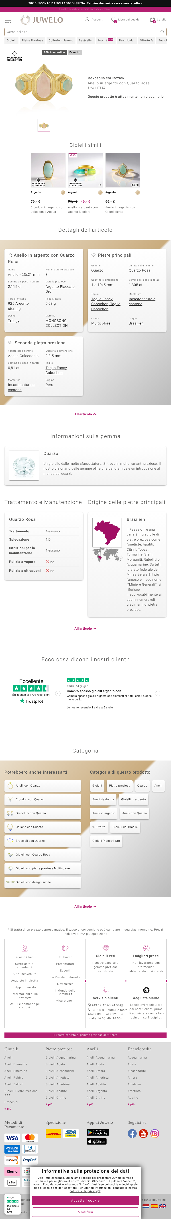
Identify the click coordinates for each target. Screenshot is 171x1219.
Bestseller (86, 41)
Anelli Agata (95, 1064)
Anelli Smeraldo (15, 1071)
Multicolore (100, 323)
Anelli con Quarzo (134, 813)
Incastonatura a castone (142, 301)
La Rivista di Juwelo (65, 977)
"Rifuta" (84, 1185)
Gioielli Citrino (56, 1098)
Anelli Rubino (14, 1078)
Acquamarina (137, 1058)
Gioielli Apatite (56, 1091)
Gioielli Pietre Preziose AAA (21, 1093)
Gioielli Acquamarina (61, 1058)
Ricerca (162, 32)
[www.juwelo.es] (154, 1206)
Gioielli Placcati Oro (106, 841)
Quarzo (97, 270)
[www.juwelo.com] (162, 1206)
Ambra (132, 1078)
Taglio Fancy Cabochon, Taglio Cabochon (105, 304)
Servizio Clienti (25, 957)
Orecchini (11, 1102)
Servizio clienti (105, 998)
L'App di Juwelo (25, 987)
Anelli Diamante (15, 1064)
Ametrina (134, 1084)
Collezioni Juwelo (61, 41)
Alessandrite (137, 1071)
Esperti (65, 971)
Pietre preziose (119, 786)
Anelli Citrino (96, 1098)
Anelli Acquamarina (101, 1058)
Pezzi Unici (126, 41)
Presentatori (65, 964)
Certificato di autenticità (24, 966)
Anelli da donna (103, 799)
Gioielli (11, 41)
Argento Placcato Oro (60, 289)
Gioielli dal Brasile (125, 827)
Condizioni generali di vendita (25, 1200)
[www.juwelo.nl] (145, 1206)
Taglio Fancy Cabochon (56, 370)
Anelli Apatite (96, 1084)
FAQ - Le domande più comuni (25, 1006)
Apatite (133, 1098)
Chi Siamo (65, 957)
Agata (132, 1064)
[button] (7, 20)
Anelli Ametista (98, 1078)
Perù (49, 384)
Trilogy (14, 320)
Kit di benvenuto (25, 974)
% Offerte (99, 827)
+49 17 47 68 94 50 (106, 1005)
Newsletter (65, 984)
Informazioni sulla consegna (25, 996)
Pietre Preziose (32, 41)
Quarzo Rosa (140, 270)
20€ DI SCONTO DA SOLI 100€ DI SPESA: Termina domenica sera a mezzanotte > (85, 3)
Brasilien (136, 323)
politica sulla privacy (83, 1191)
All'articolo (83, 414)
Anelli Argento (97, 1091)
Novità (105, 40)
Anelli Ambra (96, 1071)
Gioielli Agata (55, 1064)
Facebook (132, 1133)
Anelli (158, 786)
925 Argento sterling (18, 306)
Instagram (154, 1133)
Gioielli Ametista (58, 1078)
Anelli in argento (103, 813)
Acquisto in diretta (24, 981)
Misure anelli (65, 1001)
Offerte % (146, 41)
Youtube (143, 1133)
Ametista (134, 1091)
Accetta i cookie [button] (85, 1200)
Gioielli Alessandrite (60, 1071)
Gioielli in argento (133, 799)
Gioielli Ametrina (58, 1084)
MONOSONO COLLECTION (57, 323)
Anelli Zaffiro (13, 1084)
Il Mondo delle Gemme (65, 992)
